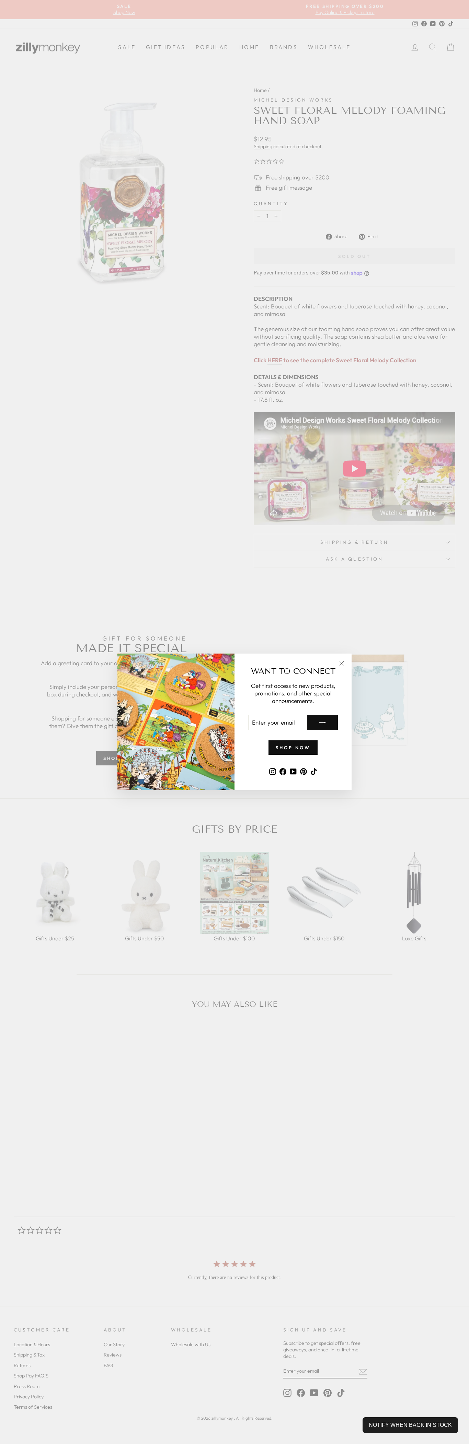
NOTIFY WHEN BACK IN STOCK (410, 1425)
